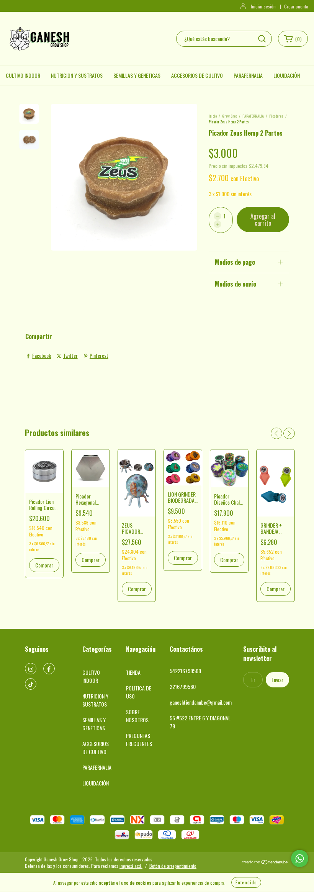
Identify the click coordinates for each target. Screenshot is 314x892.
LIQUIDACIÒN (286, 75)
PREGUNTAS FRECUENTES (139, 739)
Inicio (213, 116)
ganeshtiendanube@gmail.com (201, 702)
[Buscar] (262, 39)
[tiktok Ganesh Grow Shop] (30, 684)
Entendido (246, 882)
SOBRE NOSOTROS (137, 716)
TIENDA (133, 672)
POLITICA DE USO (138, 692)
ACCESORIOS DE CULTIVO (197, 75)
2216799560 (183, 686)
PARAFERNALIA (248, 75)
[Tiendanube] (265, 862)
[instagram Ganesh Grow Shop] (30, 668)
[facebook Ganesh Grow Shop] (49, 668)
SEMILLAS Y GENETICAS (136, 75)
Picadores (276, 116)
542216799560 (185, 671)
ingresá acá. (130, 865)
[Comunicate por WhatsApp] (299, 858)
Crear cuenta (296, 6)
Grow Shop (229, 116)
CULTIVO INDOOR (23, 75)
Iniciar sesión (263, 6)
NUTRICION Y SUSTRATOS (77, 75)
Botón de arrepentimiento (172, 865)
